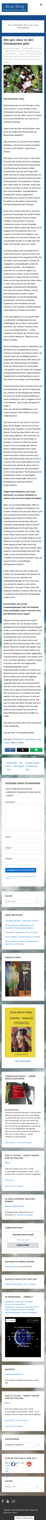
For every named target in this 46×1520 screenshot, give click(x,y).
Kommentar (10, 802)
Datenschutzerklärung (12, 1266)
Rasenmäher (36, 59)
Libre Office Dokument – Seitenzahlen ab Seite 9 (21, 921)
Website (8, 859)
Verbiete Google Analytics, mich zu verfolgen (20, 1284)
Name (7, 837)
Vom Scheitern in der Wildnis (23, 1215)
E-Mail (8, 848)
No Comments (11, 54)
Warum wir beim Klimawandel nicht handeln (20, 1310)
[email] (13, 1502)
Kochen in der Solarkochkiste (15, 1304)
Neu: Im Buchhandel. (23, 1061)
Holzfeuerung (33, 56)
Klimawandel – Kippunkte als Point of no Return (21, 932)
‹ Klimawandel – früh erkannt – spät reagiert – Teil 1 (14, 766)
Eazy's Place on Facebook (14, 1186)
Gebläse (16, 56)
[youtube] (8, 1502)
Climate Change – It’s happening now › (33, 766)
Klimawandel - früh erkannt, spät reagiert (19, 1302)
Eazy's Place (9, 1180)
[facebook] (3, 1502)
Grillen (24, 56)
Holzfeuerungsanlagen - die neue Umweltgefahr (21, 1312)
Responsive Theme (10, 1513)
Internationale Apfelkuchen (14, 1374)
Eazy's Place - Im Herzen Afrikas (16, 1420)
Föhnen (32, 54)
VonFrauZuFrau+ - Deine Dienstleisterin (18, 1143)
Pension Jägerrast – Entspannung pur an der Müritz (22, 937)
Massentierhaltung (23, 59)
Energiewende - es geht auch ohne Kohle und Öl (21, 1307)
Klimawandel (28, 51)
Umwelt (37, 51)
